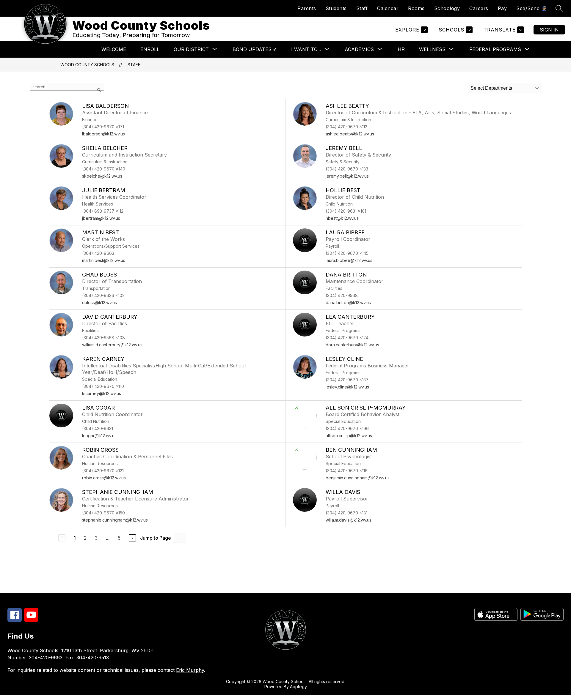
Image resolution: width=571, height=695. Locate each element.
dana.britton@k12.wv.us (348, 302)
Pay (502, 8)
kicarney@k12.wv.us (101, 393)
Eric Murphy (190, 670)
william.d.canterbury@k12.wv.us (112, 344)
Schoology (447, 8)
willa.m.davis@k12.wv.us (348, 519)
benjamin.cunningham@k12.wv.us (358, 477)
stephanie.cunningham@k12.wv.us (115, 519)
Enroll (149, 49)
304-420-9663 (45, 658)
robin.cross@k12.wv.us (104, 477)
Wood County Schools (87, 64)
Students (336, 8)
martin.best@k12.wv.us (103, 260)
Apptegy (298, 686)
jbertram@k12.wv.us (101, 218)
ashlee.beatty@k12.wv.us (350, 133)
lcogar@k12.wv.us (99, 435)
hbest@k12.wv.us (342, 218)
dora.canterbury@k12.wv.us (352, 344)
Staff (362, 8)
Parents (306, 8)
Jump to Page (155, 538)
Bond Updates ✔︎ (255, 49)
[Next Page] (132, 537)
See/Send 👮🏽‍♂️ (531, 8)
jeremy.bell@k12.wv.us (347, 176)
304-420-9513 (92, 658)
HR (401, 49)
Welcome (113, 49)
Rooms (416, 8)
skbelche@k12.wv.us (102, 176)
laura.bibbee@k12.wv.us (349, 260)
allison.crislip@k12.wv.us (349, 435)
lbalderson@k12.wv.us (103, 133)
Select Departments (491, 88)
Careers (478, 8)
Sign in (549, 30)
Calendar (388, 8)
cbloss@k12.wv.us (99, 302)
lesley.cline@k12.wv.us (347, 386)
